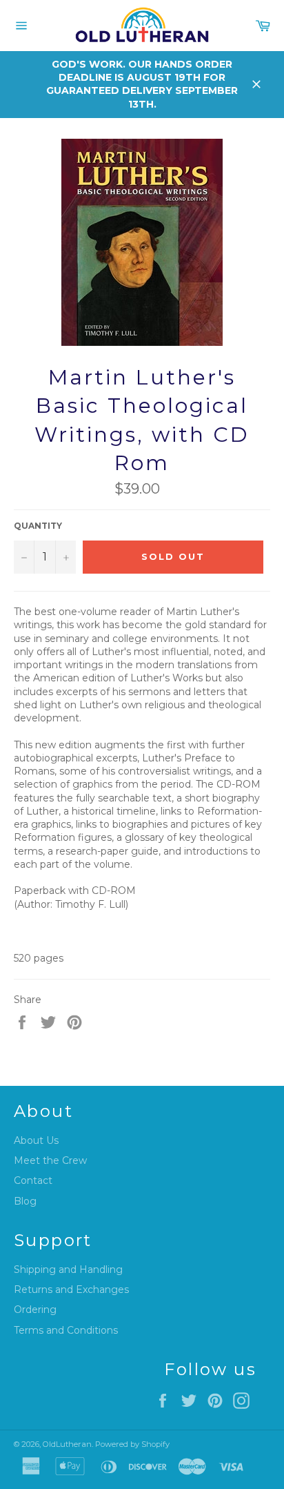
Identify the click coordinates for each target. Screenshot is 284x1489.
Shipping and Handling (68, 1269)
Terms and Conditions (66, 1330)
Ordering (35, 1309)
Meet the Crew (50, 1160)
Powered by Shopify (132, 1444)
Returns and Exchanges (71, 1289)
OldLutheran (67, 1444)
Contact (33, 1180)
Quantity (38, 525)
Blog (25, 1201)
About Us (36, 1140)
